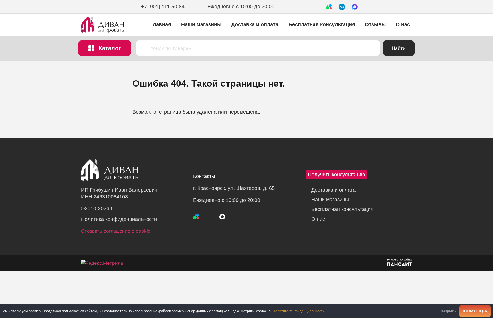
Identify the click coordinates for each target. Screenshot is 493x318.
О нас (403, 24)
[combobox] (258, 48)
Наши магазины (201, 24)
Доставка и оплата (254, 24)
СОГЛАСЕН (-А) (475, 311)
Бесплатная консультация (321, 24)
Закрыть (448, 311)
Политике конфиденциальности (299, 311)
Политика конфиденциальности (119, 219)
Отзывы (375, 24)
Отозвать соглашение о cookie (115, 231)
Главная (160, 24)
